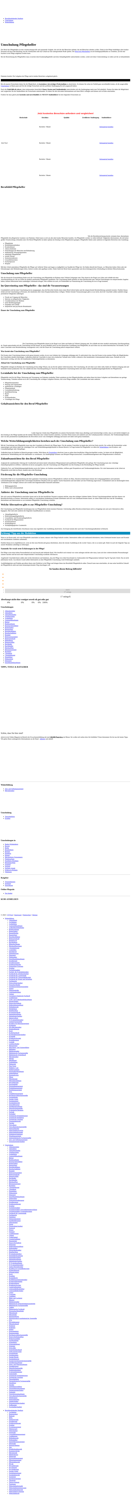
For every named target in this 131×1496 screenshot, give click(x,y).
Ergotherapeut (13, 1202)
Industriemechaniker (15, 1016)
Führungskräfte (14, 990)
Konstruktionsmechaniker (17, 1034)
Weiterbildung (9, 22)
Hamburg (8, 853)
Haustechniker (13, 1001)
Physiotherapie (14, 1082)
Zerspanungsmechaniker (17, 1141)
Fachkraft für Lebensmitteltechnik (20, 977)
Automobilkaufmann (11, 620)
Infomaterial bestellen (106, 127)
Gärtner (11, 994)
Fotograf (12, 1232)
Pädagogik (12, 1064)
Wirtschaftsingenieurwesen (17, 1488)
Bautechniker (9, 627)
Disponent (8, 661)
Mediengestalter (14, 1051)
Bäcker (7, 622)
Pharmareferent (14, 1316)
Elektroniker (13, 957)
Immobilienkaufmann (16, 1256)
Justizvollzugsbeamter (16, 1267)
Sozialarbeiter (13, 1097)
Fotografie (12, 1432)
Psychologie (13, 1467)
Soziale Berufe (14, 1357)
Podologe (12, 1326)
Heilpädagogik (14, 1007)
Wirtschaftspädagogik (16, 1490)
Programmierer (14, 1331)
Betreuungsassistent (11, 637)
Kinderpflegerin (14, 1029)
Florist (11, 1224)
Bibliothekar (9, 640)
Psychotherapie (14, 1469)
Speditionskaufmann (15, 1106)
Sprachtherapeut (14, 1105)
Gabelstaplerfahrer (15, 992)
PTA (10, 1092)
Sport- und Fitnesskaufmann (18, 1364)
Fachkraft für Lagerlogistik (17, 975)
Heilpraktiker (13, 1248)
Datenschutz (27, 915)
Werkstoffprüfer (14, 1129)
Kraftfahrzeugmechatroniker (18, 1280)
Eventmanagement (15, 1427)
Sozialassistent (13, 1101)
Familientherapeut (15, 1221)
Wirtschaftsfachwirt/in (16, 1130)
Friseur (11, 988)
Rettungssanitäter (14, 1339)
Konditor (12, 1276)
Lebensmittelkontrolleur (16, 1289)
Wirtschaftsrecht (14, 1493)
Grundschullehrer (14, 1239)
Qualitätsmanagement (16, 1093)
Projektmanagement (15, 1090)
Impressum (17, 915)
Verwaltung (12, 1125)
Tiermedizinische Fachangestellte (19, 1381)
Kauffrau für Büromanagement (19, 1023)
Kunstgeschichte (14, 1451)
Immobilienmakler (15, 1257)
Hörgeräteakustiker (15, 1250)
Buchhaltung (13, 942)
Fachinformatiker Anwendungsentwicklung (23, 1209)
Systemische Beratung (16, 1110)
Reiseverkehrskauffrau (16, 1337)
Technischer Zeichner (16, 1119)
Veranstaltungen (10, 882)
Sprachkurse (9, 885)
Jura (10, 1447)
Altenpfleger (13, 920)
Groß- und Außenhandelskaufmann (20, 999)
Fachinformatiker (14, 970)
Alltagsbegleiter (10, 611)
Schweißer (12, 1348)
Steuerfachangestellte (16, 1108)
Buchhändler (9, 646)
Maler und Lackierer (15, 1298)
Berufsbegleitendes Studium (14, 18)
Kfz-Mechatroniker (15, 1027)
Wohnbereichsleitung (16, 1134)
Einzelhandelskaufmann (12, 662)
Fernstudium (53, 452)
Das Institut (8, 893)
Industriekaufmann (15, 1014)
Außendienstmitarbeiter (16, 928)
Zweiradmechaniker (15, 1407)
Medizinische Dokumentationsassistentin (22, 1304)
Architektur (12, 1412)
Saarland (8, 864)
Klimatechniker (14, 1272)
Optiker (11, 1307)
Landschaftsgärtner (15, 1287)
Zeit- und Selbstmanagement (14, 789)
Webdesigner (13, 1398)
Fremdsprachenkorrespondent (18, 987)
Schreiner (12, 1346)
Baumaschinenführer (11, 626)
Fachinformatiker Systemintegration (20, 1211)
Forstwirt (12, 1228)
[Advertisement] (16, 700)
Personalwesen (14, 1075)
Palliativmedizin (14, 1070)
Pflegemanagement (15, 1460)
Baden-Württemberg (11, 844)
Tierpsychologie (14, 1482)
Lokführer (12, 1296)
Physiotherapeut (14, 1322)
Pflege (11, 1077)
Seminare (8, 883)
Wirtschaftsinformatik (16, 1132)
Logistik (11, 1042)
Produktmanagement (15, 1088)
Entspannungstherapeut (16, 1200)
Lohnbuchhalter (14, 1044)
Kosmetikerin (13, 1278)
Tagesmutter (13, 1374)
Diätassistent (9, 659)
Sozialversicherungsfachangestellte (20, 1361)
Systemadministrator (15, 1372)
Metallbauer (13, 1060)
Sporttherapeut (13, 1366)
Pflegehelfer (13, 1315)
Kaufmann (12, 1025)
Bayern (7, 846)
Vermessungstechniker (16, 1390)
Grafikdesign (13, 998)
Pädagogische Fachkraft (16, 1309)
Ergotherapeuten (14, 963)
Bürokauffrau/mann (15, 946)
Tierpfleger (12, 1383)
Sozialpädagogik (14, 1103)
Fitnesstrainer (13, 1222)
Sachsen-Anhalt (10, 868)
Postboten (12, 1327)
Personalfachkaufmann (16, 1071)
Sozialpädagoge (14, 1359)
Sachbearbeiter (14, 1340)
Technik (11, 1112)
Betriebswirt (13, 940)
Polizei (11, 1329)
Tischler (11, 1123)
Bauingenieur (13, 1414)
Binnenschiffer (9, 642)
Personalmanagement (16, 1086)
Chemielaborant (10, 655)
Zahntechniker (13, 1401)
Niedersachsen (9, 859)
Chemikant (8, 653)
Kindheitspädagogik (15, 1449)
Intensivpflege (13, 1018)
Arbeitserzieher (10, 616)
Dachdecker (13, 951)
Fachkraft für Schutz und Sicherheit (20, 979)
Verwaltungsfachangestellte (18, 1127)
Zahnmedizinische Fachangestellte (20, 1138)
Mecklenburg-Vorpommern (14, 857)
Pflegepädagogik (14, 1462)
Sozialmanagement (15, 1473)
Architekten (13, 922)
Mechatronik (13, 1453)
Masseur (11, 1300)
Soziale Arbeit (13, 1099)
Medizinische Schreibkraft (17, 1055)
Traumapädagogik (15, 1121)
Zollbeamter (13, 1405)
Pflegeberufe (13, 1313)
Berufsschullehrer (10, 633)
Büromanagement (10, 650)
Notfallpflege (13, 1062)
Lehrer (11, 1292)
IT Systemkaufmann (15, 1263)
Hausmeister (13, 1241)
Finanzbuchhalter (14, 985)
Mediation (12, 1049)
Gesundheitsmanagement (17, 1434)
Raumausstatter (14, 1333)
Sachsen (7, 866)
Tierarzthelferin (10, 816)
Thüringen (8, 872)
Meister (11, 1058)
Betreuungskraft (10, 639)
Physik (11, 1464)
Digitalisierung (14, 953)
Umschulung (9, 20)
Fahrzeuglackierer (15, 1219)
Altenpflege (8, 613)
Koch (11, 1031)
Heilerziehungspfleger (16, 1005)
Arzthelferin (9, 618)
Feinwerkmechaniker (16, 983)
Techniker (12, 1114)
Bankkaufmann (10, 624)
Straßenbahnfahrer (15, 1370)
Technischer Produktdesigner (18, 1116)
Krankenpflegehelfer (15, 1281)
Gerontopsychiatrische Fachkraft (19, 996)
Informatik (12, 1443)
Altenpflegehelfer (10, 615)
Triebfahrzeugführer (15, 1387)
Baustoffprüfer (13, 933)
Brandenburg (9, 850)
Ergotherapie (13, 961)
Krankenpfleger (14, 1283)
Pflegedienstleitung (15, 1081)
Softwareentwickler (15, 1351)
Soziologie (12, 1477)
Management (13, 1046)
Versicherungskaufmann (17, 1394)
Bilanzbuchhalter (14, 944)
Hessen (7, 855)
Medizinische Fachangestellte (18, 1053)
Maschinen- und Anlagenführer (19, 1047)
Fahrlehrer (12, 1217)
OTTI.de (10, 915)
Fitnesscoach (13, 1429)
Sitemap (34, 915)
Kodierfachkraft (14, 1033)
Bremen (7, 852)
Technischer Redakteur (16, 1117)
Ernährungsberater (15, 964)
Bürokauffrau (9, 648)
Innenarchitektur (14, 1445)
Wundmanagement (15, 1136)
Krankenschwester (15, 1038)
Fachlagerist (13, 981)
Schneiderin (13, 1342)
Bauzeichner (9, 629)
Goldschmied (13, 1237)
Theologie (12, 1480)
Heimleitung (13, 1009)
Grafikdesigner (14, 1233)
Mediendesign (13, 1455)
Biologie (12, 1416)
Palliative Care (13, 1068)
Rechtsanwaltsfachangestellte (18, 1095)
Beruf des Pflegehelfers (82, 51)
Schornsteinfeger (14, 1344)
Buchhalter (8, 644)
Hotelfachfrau (13, 1011)
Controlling (12, 950)
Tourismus (12, 1484)
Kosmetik (12, 1036)
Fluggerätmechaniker (16, 1226)
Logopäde (12, 1294)
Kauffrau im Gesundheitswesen (19, 1268)
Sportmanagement (15, 1479)
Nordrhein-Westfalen (11, 861)
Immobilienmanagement (17, 1442)
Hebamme (12, 1245)
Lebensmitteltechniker (16, 1291)
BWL (11, 1418)
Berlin (7, 848)
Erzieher (7, 818)
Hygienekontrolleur (15, 1254)
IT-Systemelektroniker (16, 1020)
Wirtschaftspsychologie (16, 1491)
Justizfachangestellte (15, 1022)
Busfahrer (8, 651)
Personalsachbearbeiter (16, 1311)
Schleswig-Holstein (11, 870)
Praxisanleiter (13, 1084)
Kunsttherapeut (14, 1040)
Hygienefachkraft (14, 1012)
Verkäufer (12, 1392)
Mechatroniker (9, 791)
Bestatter (8, 635)
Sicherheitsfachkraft (15, 1350)
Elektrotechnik (13, 1419)
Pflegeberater (13, 1079)
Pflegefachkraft (14, 1324)
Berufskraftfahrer (10, 631)
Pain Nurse (12, 1066)
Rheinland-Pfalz (10, 863)
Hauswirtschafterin (15, 1003)
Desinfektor (8, 657)
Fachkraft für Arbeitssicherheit (19, 974)
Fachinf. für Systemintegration (19, 972)
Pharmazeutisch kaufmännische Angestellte (23, 1318)
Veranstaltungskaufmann (17, 1388)
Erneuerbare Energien (16, 966)
